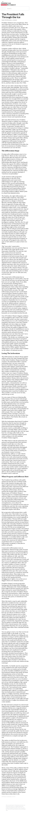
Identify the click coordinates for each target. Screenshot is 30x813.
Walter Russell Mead (9, 20)
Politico (5, 579)
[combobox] (16, 8)
